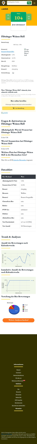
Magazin (18, 370)
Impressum (18, 372)
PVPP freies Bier (18, 400)
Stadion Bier (18, 397)
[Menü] (34, 3)
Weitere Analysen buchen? (19, 320)
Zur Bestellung (19, 108)
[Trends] (13, 72)
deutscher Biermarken (19, 160)
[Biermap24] (3, 3)
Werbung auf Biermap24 (17, 380)
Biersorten (18, 392)
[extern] (13, 414)
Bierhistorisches (18, 403)
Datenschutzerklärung (18, 375)
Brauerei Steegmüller (7, 52)
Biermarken (18, 394)
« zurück (4, 9)
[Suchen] (29, 2)
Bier (18, 389)
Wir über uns (18, 378)
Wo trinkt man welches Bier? (18, 405)
